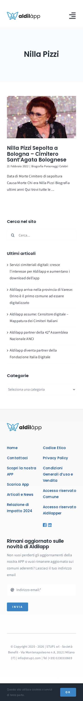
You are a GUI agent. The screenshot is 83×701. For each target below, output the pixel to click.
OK (68, 692)
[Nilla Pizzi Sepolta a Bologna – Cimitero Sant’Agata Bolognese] (41, 117)
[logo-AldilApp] (23, 13)
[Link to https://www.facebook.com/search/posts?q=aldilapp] (44, 525)
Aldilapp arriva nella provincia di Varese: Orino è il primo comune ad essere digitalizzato (41, 296)
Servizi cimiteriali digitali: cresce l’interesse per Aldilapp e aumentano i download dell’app (40, 271)
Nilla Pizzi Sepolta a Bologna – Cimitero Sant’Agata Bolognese (36, 153)
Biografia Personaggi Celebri (49, 166)
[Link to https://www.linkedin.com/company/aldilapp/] (48, 525)
